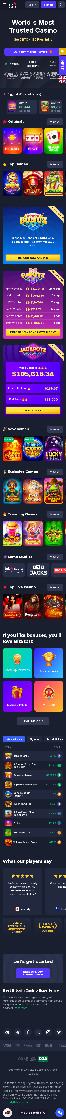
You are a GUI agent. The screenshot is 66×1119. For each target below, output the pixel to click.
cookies (36, 1112)
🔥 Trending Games (20, 514)
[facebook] (28, 1032)
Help (62, 65)
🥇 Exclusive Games (20, 472)
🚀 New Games (16, 429)
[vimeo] (59, 1032)
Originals (16, 122)
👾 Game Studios (18, 557)
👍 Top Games (15, 164)
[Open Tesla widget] (7, 1112)
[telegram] (18, 1032)
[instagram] (48, 1032)
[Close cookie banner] (44, 1113)
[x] (38, 1032)
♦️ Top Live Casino (19, 587)
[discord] (7, 1032)
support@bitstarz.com (15, 1102)
